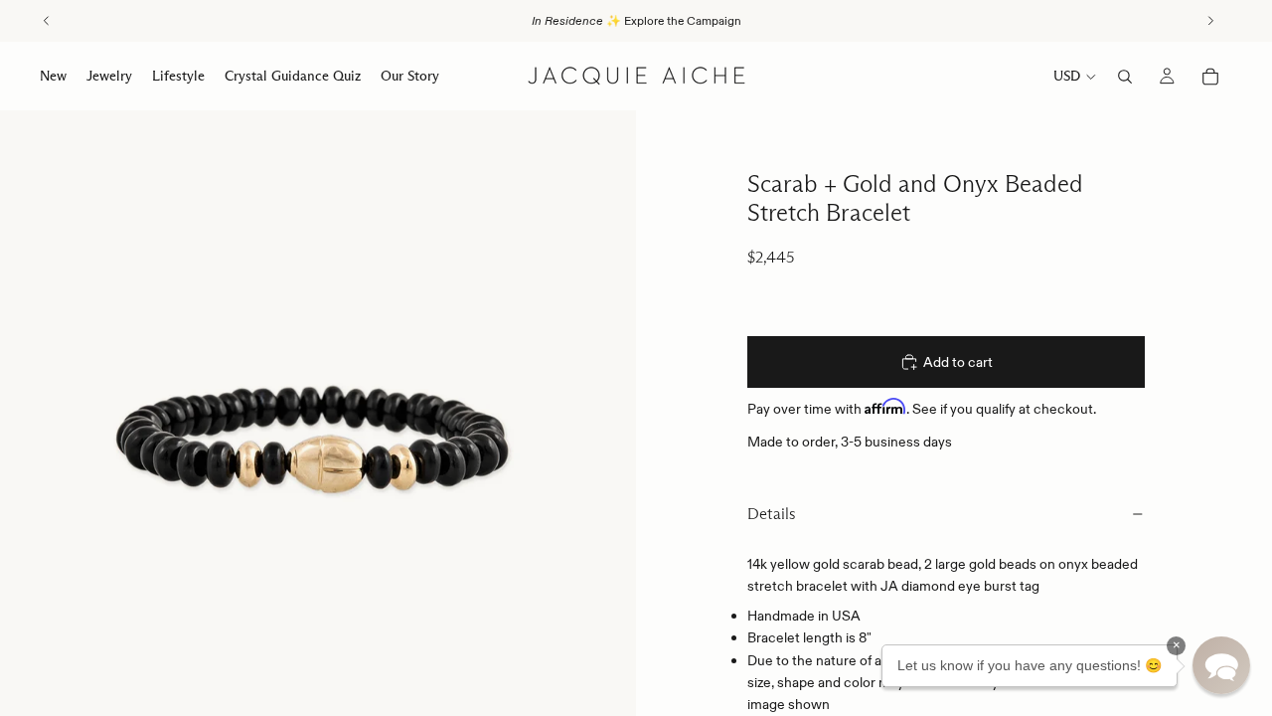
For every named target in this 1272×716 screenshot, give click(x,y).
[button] (1221, 665)
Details (771, 513)
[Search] (1125, 76)
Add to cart (958, 362)
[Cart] (1210, 76)
